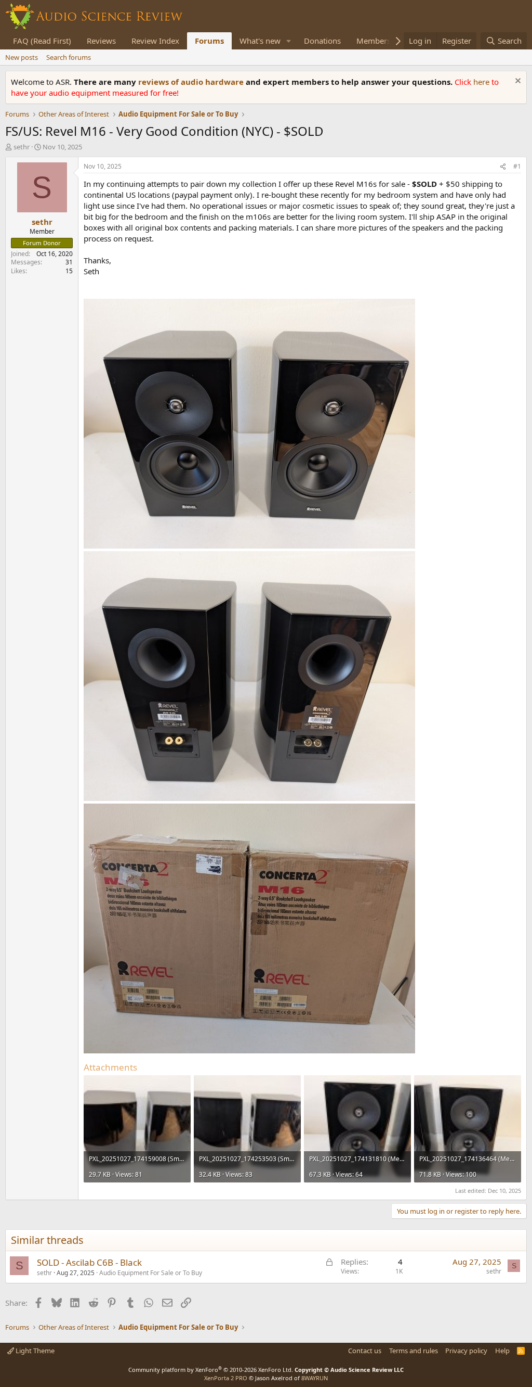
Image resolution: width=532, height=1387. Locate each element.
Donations (322, 40)
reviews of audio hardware (192, 82)
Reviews (101, 40)
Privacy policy (466, 1350)
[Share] (503, 167)
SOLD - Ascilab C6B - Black (89, 1262)
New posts (21, 57)
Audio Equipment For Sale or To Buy (150, 1272)
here (482, 82)
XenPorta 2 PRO (225, 1378)
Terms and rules (413, 1350)
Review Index (155, 40)
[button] (289, 40)
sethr (22, 146)
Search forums (68, 57)
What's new (260, 40)
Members (373, 40)
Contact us (364, 1350)
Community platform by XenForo (210, 1369)
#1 (517, 166)
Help (502, 1350)
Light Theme (34, 1350)
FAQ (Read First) (42, 40)
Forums (209, 40)
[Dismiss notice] (516, 82)
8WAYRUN (314, 1378)
